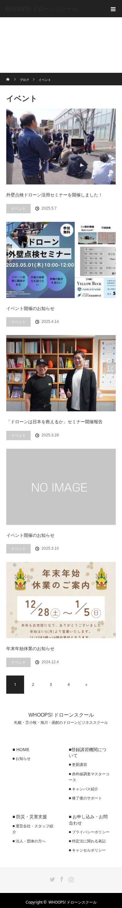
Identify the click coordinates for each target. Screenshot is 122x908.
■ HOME (21, 749)
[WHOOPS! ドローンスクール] (52, 9)
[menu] (113, 9)
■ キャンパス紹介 (83, 789)
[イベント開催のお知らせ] (61, 260)
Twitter (51, 878)
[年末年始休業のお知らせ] (61, 600)
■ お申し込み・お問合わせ (88, 819)
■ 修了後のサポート (85, 798)
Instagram (70, 878)
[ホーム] (8, 75)
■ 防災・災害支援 (30, 817)
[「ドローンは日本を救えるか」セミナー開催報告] (61, 373)
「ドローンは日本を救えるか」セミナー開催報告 (54, 422)
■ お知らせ (22, 758)
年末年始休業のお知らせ (30, 648)
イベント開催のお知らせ (30, 308)
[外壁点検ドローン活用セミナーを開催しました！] (61, 147)
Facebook (61, 878)
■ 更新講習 (78, 764)
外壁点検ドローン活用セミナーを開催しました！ (54, 195)
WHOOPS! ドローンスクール (61, 715)
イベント (18, 208)
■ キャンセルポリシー (87, 850)
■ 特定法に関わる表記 (87, 841)
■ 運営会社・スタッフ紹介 (33, 829)
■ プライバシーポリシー (89, 832)
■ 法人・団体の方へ (29, 841)
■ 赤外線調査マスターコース (89, 776)
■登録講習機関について (87, 752)
